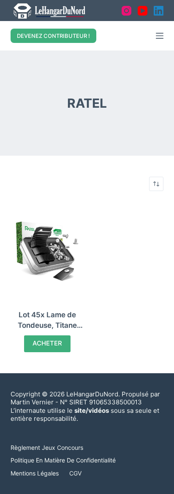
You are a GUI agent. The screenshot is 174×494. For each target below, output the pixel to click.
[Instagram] (126, 11)
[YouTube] (142, 11)
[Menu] (159, 36)
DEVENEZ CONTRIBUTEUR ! (53, 35)
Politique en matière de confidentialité (63, 460)
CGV (75, 473)
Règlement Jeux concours (47, 447)
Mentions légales (35, 473)
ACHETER (47, 343)
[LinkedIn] (158, 11)
